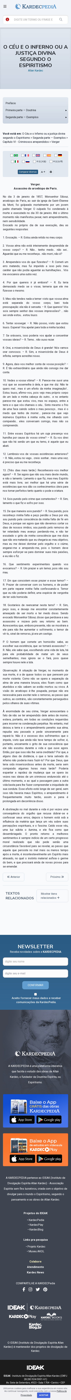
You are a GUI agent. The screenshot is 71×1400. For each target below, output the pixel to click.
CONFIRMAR (35, 985)
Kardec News (35, 1272)
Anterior (15, 877)
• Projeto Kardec (35, 1246)
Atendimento (35, 1267)
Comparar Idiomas (28, 172)
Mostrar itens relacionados (49, 895)
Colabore (35, 1261)
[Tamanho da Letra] (43, 172)
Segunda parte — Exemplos (22, 117)
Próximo (55, 877)
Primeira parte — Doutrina (21, 110)
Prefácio (11, 103)
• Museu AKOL (35, 1251)
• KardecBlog (35, 1229)
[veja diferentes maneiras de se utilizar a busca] (7, 19)
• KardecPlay (35, 1224)
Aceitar (43, 1395)
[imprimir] (50, 172)
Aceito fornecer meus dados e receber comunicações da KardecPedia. (36, 1000)
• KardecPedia (35, 1220)
